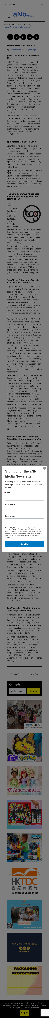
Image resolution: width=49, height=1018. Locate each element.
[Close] (44, 468)
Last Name (10, 516)
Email (7, 493)
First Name (10, 504)
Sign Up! (24, 544)
